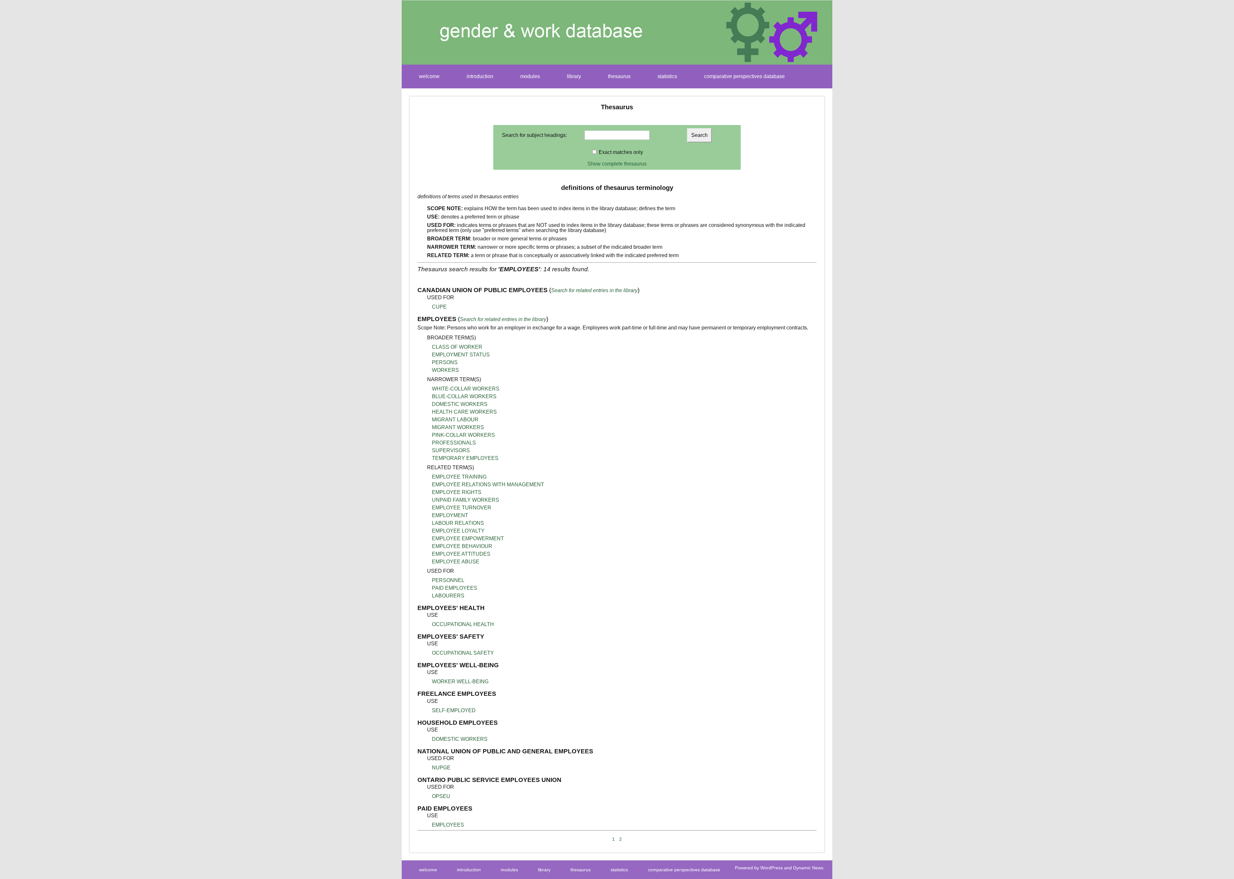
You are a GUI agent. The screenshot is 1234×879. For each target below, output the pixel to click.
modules (530, 76)
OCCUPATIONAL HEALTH (463, 624)
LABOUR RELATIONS (458, 523)
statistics (667, 76)
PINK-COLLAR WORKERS (463, 435)
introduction (480, 76)
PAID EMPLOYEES (454, 588)
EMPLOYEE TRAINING (459, 477)
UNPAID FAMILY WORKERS (465, 500)
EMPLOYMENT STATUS (461, 354)
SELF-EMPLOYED (454, 710)
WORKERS (445, 370)
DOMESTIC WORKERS (459, 404)
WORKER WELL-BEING (460, 681)
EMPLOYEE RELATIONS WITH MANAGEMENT (488, 484)
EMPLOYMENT (450, 515)
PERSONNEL (448, 580)
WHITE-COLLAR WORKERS (465, 388)
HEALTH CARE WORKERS (464, 412)
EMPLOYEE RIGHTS (456, 492)
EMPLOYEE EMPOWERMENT (468, 538)
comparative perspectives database (744, 76)
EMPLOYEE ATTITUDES (461, 554)
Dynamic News (808, 867)
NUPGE (441, 767)
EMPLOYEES (448, 825)
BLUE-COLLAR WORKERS (464, 396)
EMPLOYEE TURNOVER (461, 507)
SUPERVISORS (451, 450)
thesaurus (619, 76)
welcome (429, 76)
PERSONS (445, 362)
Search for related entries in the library (594, 290)
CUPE (439, 306)
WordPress (771, 867)
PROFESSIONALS (454, 442)
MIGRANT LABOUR (455, 419)
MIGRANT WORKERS (458, 427)
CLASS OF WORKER (457, 347)
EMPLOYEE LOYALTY (458, 531)
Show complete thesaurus (617, 163)
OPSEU (441, 796)
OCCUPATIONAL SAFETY (463, 653)
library (574, 76)
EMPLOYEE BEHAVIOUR (462, 546)
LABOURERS (448, 595)
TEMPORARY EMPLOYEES (465, 458)
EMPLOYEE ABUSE (455, 561)
